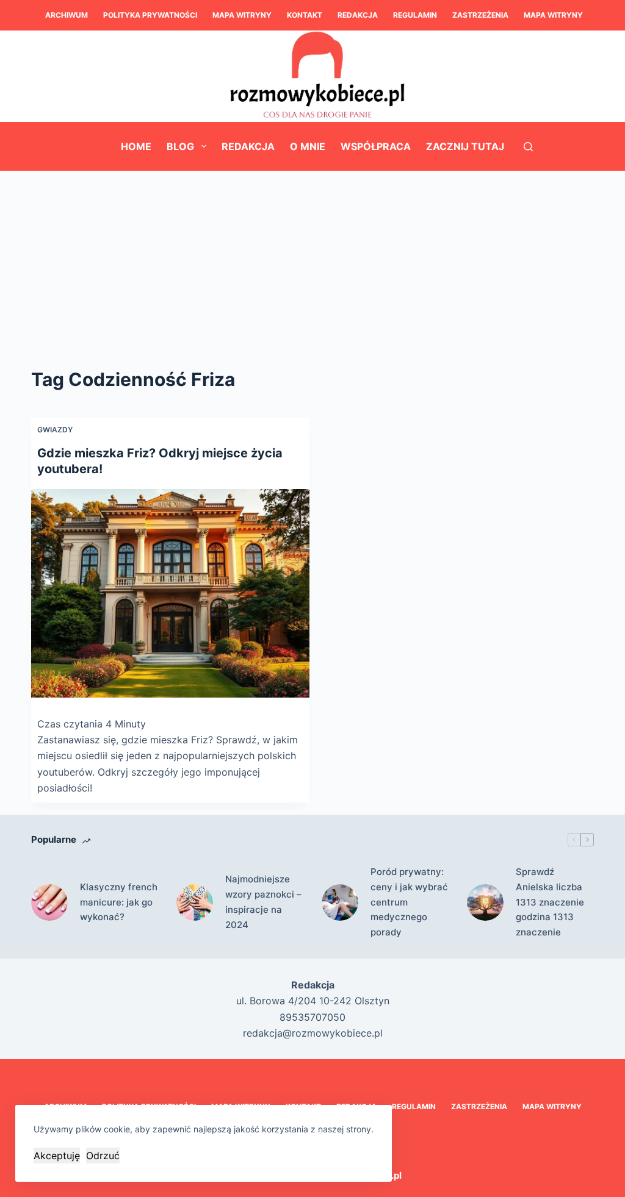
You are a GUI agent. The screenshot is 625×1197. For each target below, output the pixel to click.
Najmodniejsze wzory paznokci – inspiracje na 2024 (263, 901)
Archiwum (66, 15)
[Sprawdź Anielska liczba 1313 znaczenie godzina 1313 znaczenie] (485, 902)
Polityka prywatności (150, 15)
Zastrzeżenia (480, 15)
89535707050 (312, 1017)
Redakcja (358, 15)
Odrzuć (103, 1155)
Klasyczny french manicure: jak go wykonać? (118, 902)
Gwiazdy (55, 429)
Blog (180, 146)
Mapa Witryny (242, 15)
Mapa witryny (553, 15)
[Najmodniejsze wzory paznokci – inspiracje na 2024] (194, 902)
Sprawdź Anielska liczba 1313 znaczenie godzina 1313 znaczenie (550, 902)
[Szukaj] (528, 146)
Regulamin (415, 15)
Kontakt (304, 15)
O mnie (307, 146)
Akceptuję (57, 1155)
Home (136, 146)
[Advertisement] (312, 262)
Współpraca (376, 146)
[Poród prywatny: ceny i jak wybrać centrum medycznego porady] (340, 902)
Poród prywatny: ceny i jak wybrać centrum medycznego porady (409, 902)
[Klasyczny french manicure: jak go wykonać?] (49, 902)
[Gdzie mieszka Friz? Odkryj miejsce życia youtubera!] (170, 593)
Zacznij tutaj (465, 146)
